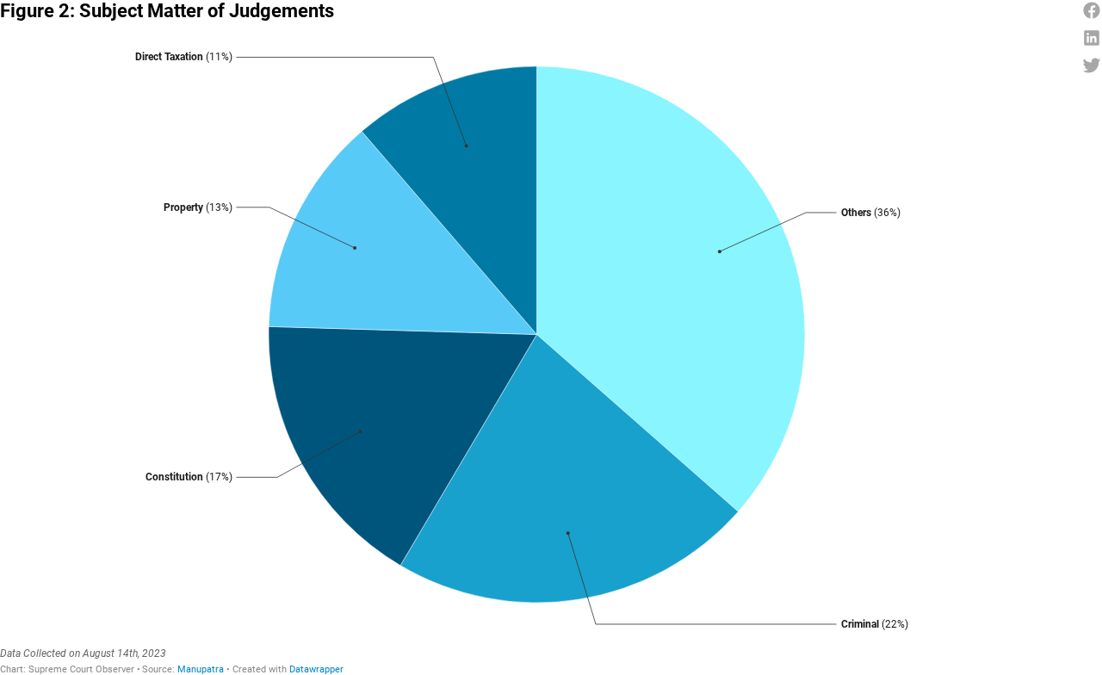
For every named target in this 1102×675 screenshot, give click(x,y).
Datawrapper (316, 669)
